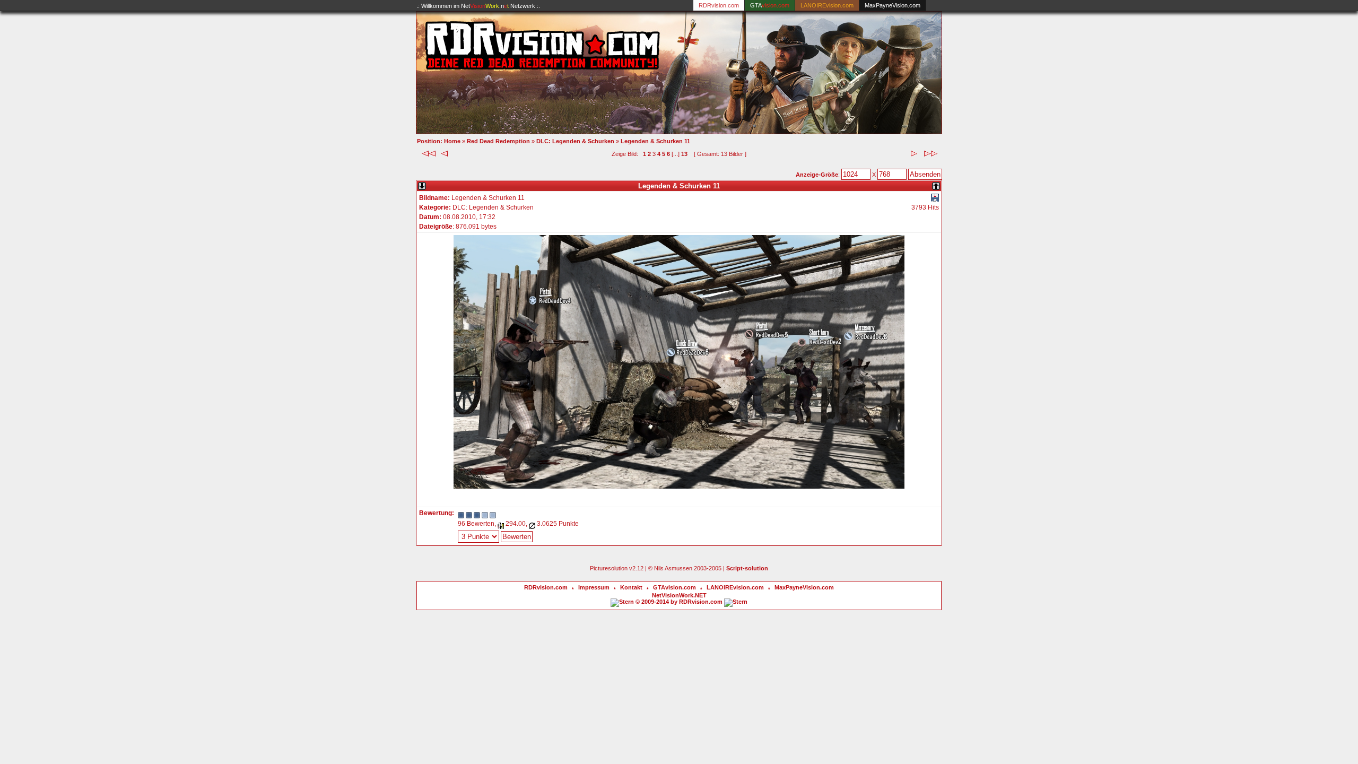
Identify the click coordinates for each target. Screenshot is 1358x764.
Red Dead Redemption (498, 141)
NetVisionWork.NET (679, 595)
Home (452, 141)
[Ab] (422, 184)
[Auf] (936, 184)
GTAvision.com (674, 587)
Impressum (594, 587)
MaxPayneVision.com (892, 5)
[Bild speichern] (935, 199)
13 (684, 154)
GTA (769, 5)
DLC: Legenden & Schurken (575, 141)
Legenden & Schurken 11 (655, 141)
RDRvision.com (546, 587)
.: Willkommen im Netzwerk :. (478, 6)
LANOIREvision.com (735, 587)
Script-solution (747, 568)
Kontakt (631, 587)
